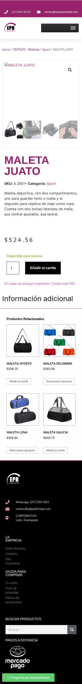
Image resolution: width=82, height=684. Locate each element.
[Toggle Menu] (73, 27)
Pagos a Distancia (21, 640)
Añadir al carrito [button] (18, 381)
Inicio (6, 49)
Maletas (33, 49)
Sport (46, 49)
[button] (70, 70)
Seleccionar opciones (59, 381)
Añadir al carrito (43, 268)
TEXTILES (19, 49)
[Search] (72, 629)
